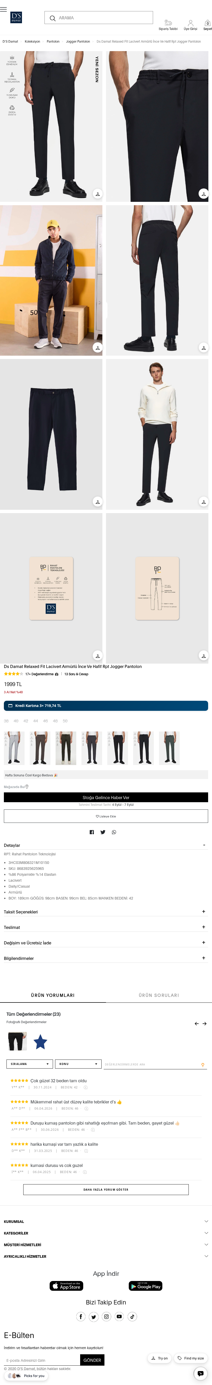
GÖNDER (92, 1360)
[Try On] (98, 193)
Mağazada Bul (14, 787)
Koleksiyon (32, 41)
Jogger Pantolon (78, 41)
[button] (106, 706)
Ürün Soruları (159, 995)
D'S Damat (10, 41)
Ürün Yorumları (53, 995)
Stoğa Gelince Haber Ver (106, 797)
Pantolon (53, 41)
